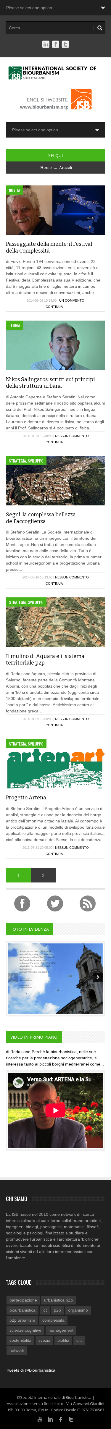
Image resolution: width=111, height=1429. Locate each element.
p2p (57, 1310)
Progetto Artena (26, 797)
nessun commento (72, 436)
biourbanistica (22, 1310)
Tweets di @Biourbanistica (30, 1370)
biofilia (63, 1340)
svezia (44, 1340)
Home (46, 167)
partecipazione (23, 1300)
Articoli (65, 167)
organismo (78, 1310)
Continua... (55, 306)
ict (45, 1310)
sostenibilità (20, 1340)
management (61, 1330)
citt (79, 1340)
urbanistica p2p (58, 1300)
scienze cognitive (25, 1330)
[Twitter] (71, 1419)
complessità (53, 1320)
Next (98, 977)
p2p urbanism (22, 1320)
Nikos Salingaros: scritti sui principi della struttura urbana (50, 382)
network (16, 1350)
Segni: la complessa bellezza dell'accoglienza (41, 518)
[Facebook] (60, 1419)
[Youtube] (40, 1419)
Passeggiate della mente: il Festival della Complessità (49, 247)
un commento (71, 300)
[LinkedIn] (50, 1419)
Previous (13, 977)
